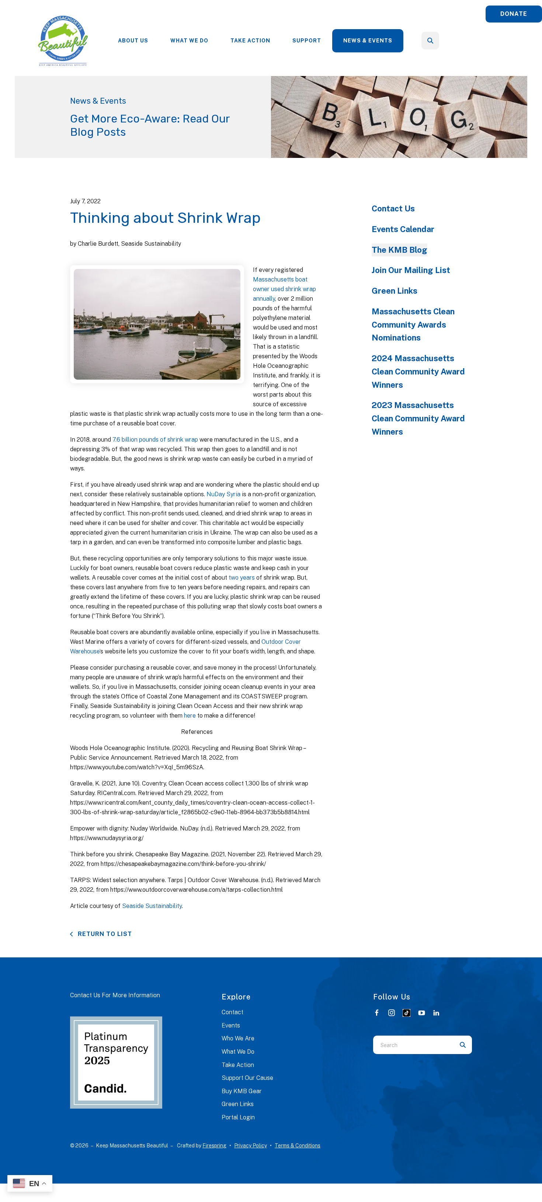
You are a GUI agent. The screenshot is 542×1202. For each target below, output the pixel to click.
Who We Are (238, 1038)
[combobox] (440, 40)
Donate (513, 13)
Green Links (394, 291)
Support (306, 41)
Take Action (250, 41)
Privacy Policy (250, 1146)
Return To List (104, 933)
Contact (232, 1012)
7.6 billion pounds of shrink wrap (155, 439)
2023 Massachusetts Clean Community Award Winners (418, 418)
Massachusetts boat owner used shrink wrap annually (284, 289)
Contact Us (393, 208)
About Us (133, 41)
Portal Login (238, 1117)
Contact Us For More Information (115, 995)
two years (242, 577)
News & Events (367, 41)
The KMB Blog (399, 250)
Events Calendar (403, 229)
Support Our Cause (247, 1077)
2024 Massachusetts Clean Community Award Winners (418, 371)
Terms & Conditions (297, 1146)
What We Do (189, 41)
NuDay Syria (223, 494)
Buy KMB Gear (242, 1091)
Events (231, 1025)
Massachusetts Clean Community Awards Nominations (413, 325)
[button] (430, 40)
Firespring (214, 1146)
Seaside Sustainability (152, 905)
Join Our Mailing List (411, 270)
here (190, 715)
